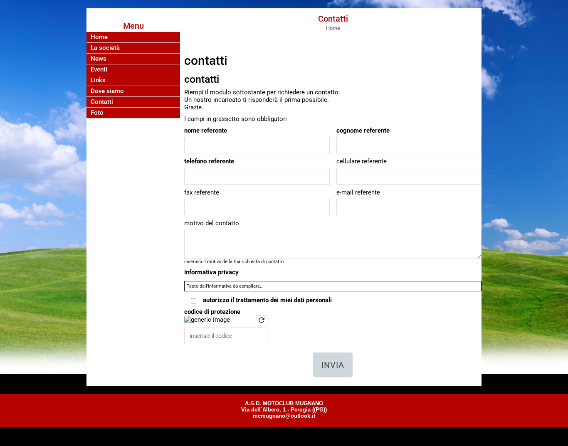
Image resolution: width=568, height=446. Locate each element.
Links (98, 80)
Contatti (102, 102)
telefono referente (209, 161)
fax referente (201, 192)
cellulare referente (361, 161)
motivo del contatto (211, 223)
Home (99, 37)
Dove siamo (107, 91)
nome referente (205, 130)
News (98, 59)
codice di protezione (212, 311)
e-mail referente (358, 192)
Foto (97, 113)
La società (105, 48)
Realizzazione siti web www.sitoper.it (284, 436)
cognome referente (363, 130)
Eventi (99, 70)
